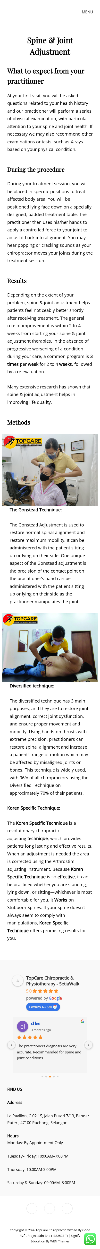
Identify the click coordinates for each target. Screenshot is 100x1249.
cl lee (35, 1023)
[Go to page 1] (46, 1077)
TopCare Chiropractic (51, 1230)
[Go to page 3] (54, 1077)
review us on (40, 1006)
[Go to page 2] (50, 1077)
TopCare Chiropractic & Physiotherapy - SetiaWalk (52, 981)
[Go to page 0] (42, 1076)
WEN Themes (59, 1241)
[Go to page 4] (57, 1076)
